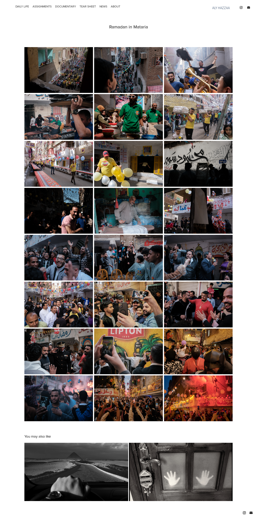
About (115, 6)
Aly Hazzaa (221, 8)
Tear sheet (88, 6)
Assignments (42, 6)
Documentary (65, 6)
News (103, 6)
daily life (22, 6)
